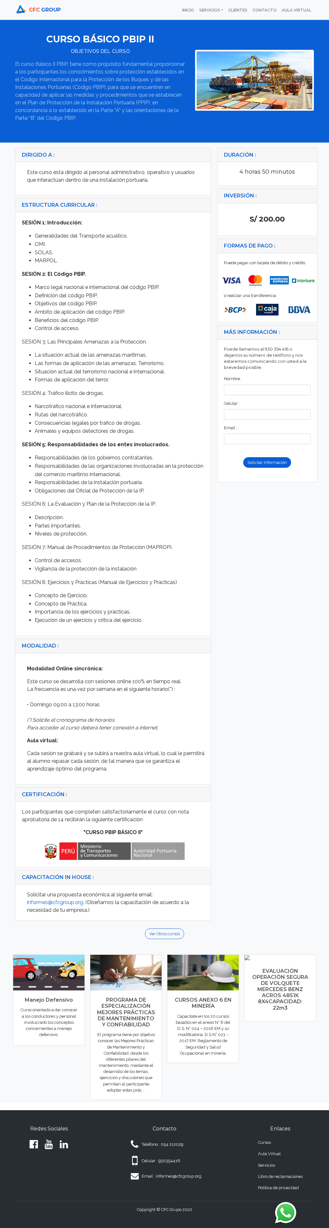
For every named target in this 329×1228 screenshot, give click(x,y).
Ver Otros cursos (164, 933)
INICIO (189, 10)
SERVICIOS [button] (209, 10)
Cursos (264, 1142)
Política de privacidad (278, 1187)
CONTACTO (265, 10)
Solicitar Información (267, 462)
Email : (230, 427)
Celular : (232, 403)
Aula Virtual (269, 1153)
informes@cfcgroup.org (55, 902)
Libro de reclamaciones (280, 1176)
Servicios (266, 1165)
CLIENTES (237, 10)
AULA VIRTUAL (296, 10)
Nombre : (233, 378)
